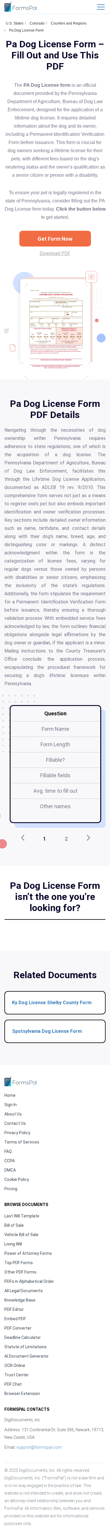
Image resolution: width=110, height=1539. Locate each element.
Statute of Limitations (25, 1346)
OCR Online (14, 1365)
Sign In (10, 1104)
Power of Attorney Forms (28, 1253)
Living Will (13, 1244)
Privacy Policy (17, 1132)
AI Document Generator (26, 1356)
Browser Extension (22, 1393)
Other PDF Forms (20, 1272)
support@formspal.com (39, 1447)
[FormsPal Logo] (20, 6)
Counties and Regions (69, 23)
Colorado (37, 23)
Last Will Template (21, 1216)
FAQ (8, 1151)
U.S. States (14, 23)
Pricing (10, 1188)
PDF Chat (13, 1384)
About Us (13, 1114)
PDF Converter (17, 1328)
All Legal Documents (23, 1290)
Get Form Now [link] (55, 239)
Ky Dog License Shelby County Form (52, 1002)
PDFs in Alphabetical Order (29, 1281)
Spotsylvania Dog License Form (47, 1031)
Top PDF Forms (18, 1262)
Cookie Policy (16, 1179)
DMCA (10, 1170)
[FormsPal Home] (20, 1081)
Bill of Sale (14, 1225)
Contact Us (15, 1123)
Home (10, 1095)
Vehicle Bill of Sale (21, 1234)
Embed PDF (15, 1318)
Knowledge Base (19, 1300)
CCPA (9, 1160)
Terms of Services (21, 1142)
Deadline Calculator (22, 1337)
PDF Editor (14, 1309)
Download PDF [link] (55, 253)
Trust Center (16, 1375)
